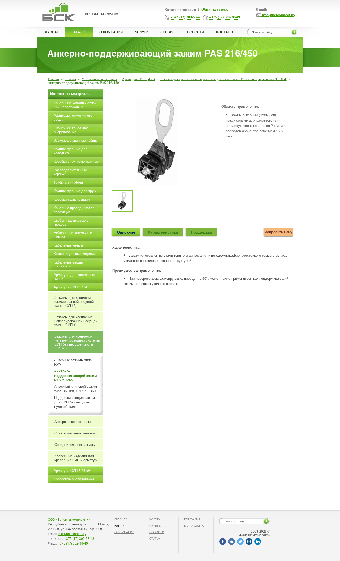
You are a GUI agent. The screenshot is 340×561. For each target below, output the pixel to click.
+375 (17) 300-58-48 (79, 538)
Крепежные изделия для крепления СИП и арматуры (76, 457)
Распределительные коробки (70, 171)
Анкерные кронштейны (72, 421)
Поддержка (201, 232)
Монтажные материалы (99, 79)
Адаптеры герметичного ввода (73, 117)
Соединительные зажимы (74, 444)
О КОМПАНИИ (111, 31)
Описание (126, 232)
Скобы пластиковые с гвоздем (71, 222)
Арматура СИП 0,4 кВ (138, 79)
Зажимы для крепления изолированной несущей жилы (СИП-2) (74, 301)
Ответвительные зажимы (74, 432)
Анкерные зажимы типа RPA (73, 362)
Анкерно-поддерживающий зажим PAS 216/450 (75, 375)
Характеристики (163, 232)
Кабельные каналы (69, 245)
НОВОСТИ (195, 31)
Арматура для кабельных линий (74, 276)
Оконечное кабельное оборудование (71, 129)
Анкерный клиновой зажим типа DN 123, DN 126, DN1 (75, 388)
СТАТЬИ (155, 538)
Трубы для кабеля (68, 182)
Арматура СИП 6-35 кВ (72, 470)
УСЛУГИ (141, 31)
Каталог (70, 79)
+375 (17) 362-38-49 (73, 543)
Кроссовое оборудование (74, 478)
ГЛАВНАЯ (51, 31)
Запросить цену (278, 231)
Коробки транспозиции (72, 199)
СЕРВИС (167, 31)
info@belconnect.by (72, 533)
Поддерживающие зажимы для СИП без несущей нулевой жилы (75, 402)
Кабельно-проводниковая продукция (74, 209)
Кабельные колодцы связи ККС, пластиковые (75, 104)
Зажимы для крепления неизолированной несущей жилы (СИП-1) (75, 320)
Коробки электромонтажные (76, 161)
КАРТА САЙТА (194, 525)
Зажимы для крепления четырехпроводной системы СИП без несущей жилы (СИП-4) (223, 79)
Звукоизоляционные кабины (76, 140)
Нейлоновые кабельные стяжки (73, 234)
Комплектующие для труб (75, 190)
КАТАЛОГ (79, 31)
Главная (54, 79)
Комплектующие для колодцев (70, 150)
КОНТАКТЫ (225, 31)
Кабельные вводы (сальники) (68, 264)
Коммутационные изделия (75, 253)
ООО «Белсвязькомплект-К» (69, 519)
